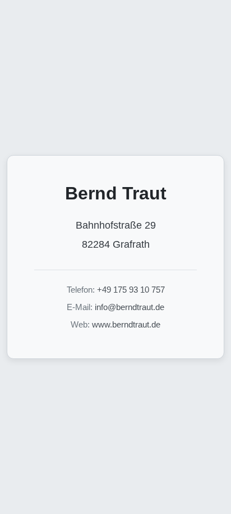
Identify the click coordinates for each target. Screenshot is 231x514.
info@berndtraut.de (129, 307)
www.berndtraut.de (126, 324)
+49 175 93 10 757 (131, 289)
